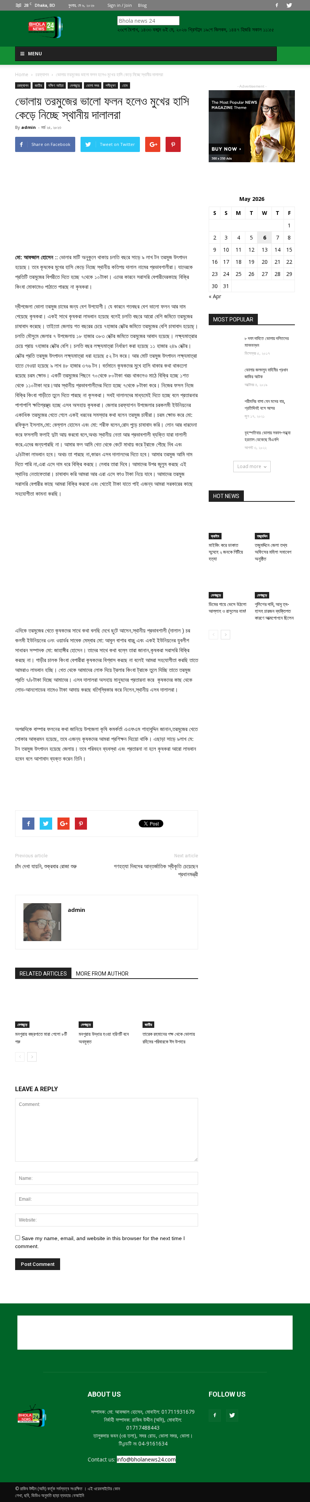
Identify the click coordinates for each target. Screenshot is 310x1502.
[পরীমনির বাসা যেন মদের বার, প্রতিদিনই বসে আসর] (224, 408)
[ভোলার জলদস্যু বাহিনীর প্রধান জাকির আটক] (224, 377)
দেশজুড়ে (75, 85)
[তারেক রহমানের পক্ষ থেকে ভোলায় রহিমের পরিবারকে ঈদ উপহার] (170, 1008)
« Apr (215, 296)
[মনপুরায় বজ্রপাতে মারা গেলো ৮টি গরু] (43, 1008)
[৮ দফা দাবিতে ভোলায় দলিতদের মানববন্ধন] (224, 345)
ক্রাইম (215, 536)
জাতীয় (38, 85)
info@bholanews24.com (146, 1459)
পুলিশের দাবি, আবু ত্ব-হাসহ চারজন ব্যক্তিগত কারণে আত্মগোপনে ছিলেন (274, 611)
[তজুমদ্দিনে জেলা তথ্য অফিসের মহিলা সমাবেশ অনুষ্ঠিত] (275, 525)
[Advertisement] (106, 785)
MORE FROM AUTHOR (102, 974)
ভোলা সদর (92, 85)
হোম (125, 85)
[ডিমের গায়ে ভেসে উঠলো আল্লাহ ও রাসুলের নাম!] (229, 584)
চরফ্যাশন (22, 85)
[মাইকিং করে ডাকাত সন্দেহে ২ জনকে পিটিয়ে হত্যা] (229, 525)
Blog (142, 5)
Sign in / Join (119, 5)
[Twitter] (289, 5)
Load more (249, 466)
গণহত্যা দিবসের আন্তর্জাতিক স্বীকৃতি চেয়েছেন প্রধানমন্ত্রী (156, 870)
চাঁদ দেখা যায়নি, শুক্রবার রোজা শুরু (46, 866)
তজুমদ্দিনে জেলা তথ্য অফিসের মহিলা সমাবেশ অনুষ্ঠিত (273, 552)
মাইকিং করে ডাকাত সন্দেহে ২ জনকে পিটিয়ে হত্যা (226, 552)
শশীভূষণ (110, 85)
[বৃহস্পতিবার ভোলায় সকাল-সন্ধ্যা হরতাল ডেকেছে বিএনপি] (224, 440)
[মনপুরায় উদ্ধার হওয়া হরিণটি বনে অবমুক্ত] (106, 1008)
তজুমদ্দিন (262, 536)
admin (28, 127)
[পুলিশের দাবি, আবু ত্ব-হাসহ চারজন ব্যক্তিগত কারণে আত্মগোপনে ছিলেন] (275, 584)
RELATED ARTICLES (43, 974)
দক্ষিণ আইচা (56, 85)
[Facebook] (276, 5)
